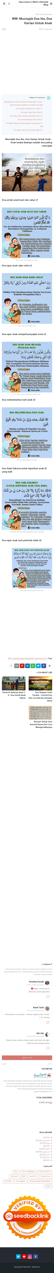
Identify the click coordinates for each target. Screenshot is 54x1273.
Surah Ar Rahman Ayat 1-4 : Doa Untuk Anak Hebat (13, 695)
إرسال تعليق (27, 1058)
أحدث (49, 1064)
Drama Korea (45, 1177)
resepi (48, 1186)
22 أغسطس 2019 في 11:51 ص (35, 985)
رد (48, 996)
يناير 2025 (46, 1158)
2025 (48, 1146)
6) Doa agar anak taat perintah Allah (28, 130)
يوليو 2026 (46, 1143)
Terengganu (20, 1181)
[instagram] (30, 1256)
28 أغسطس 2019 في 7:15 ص (35, 1036)
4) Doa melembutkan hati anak (30, 120)
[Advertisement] (27, 64)
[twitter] (18, 1256)
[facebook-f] (35, 1256)
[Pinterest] (22, 666)
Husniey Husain (36, 982)
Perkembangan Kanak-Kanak (23, 659)
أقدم (4, 1064)
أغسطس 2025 (44, 1152)
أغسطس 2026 (44, 1141)
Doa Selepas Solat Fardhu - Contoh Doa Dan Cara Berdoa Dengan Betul (40, 697)
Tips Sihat (8, 1181)
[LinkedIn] (27, 666)
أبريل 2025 (46, 1155)
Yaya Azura (36, 1267)
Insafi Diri (32, 1177)
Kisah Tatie (38, 1008)
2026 (47, 1138)
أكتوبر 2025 (45, 1149)
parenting (39, 659)
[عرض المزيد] (11, 666)
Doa (37, 14)
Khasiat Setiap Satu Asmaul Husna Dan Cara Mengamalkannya (41, 725)
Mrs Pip (40, 1034)
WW (9, 659)
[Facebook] (43, 666)
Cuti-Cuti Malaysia (28, 1172)
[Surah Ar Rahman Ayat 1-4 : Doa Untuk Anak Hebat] (13, 683)
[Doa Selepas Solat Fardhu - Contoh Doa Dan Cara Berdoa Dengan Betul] (40, 683)
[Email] (16, 666)
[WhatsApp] (33, 666)
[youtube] (24, 1256)
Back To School (44, 1172)
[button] (51, 3)
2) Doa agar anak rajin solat (31, 112)
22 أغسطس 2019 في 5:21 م (36, 1010)
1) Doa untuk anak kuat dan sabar (29, 109)
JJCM (23, 1177)
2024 (47, 1160)
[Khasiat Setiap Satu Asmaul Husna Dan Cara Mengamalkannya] (40, 713)
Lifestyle (14, 1177)
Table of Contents (37, 98)
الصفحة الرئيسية (46, 14)
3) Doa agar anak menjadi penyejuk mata (26, 116)
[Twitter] (38, 666)
